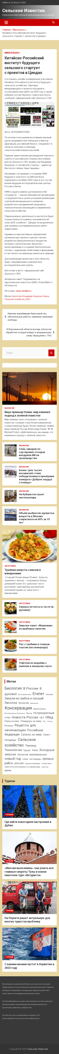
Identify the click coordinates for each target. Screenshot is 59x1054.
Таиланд (30, 745)
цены (8, 770)
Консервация (18, 708)
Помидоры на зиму (30, 721)
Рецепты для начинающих (20, 727)
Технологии (13, 750)
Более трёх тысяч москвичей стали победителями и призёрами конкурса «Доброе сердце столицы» (36, 476)
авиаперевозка (38, 754)
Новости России (25, 717)
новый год (13, 759)
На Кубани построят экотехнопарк (31, 496)
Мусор (29, 713)
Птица (49, 721)
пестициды (35, 759)
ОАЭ (41, 717)
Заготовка (10, 566)
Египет (38, 694)
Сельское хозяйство (15, 299)
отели (25, 759)
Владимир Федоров (32, 296)
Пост (44, 721)
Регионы (9, 725)
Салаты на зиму (31, 734)
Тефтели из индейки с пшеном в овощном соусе (35, 664)
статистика (46, 763)
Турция (26, 750)
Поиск (51, 352)
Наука (46, 296)
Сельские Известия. (24, 10)
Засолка (11, 703)
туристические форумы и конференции (22, 767)
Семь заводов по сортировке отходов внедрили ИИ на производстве (32, 453)
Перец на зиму (12, 721)
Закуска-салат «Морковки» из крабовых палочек (36, 627)
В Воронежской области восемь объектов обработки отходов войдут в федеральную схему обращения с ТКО (28, 332)
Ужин (35, 750)
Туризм (9, 781)
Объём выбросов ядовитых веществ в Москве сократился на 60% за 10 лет (36, 518)
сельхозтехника (32, 763)
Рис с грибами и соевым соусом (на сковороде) (34, 646)
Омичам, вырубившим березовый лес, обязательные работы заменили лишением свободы (30, 316)
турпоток (44, 767)
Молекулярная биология (15, 713)
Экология (9, 408)
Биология (16, 296)
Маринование (39, 709)
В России (30, 688)
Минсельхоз (12, 53)
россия (19, 763)
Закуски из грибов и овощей (24, 698)
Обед (49, 717)
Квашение (34, 703)
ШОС (28, 299)
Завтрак (49, 694)
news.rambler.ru (23, 291)
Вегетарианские (24, 694)
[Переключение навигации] (6, 22)
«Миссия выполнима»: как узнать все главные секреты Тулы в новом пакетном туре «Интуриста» (29, 871)
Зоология (23, 703)
